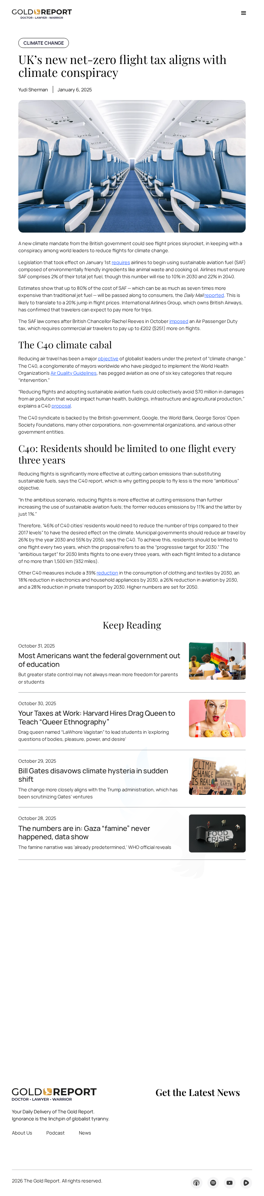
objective (108, 358)
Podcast (55, 1132)
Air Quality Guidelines (74, 373)
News (85, 1132)
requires (121, 262)
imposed (178, 321)
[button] (243, 13)
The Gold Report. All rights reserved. (57, 1180)
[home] (42, 13)
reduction (107, 572)
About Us (22, 1132)
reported (214, 295)
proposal (61, 405)
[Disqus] (132, 966)
